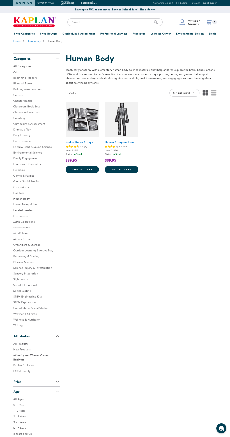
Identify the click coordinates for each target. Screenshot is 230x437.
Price (17, 381)
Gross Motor (21, 187)
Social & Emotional (25, 285)
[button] (189, 22)
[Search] (156, 22)
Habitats (18, 193)
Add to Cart (85, 169)
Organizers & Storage (26, 245)
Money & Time (22, 239)
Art (15, 72)
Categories (22, 58)
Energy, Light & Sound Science (32, 147)
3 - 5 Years (19, 422)
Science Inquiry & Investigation (32, 268)
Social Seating (22, 291)
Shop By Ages (49, 33)
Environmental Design (190, 33)
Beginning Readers (25, 78)
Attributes (21, 336)
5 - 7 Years (19, 428)
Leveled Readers (23, 210)
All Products (21, 344)
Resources (138, 33)
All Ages (18, 399)
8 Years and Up (22, 434)
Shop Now (146, 9)
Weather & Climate (25, 314)
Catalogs (195, 3)
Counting (19, 118)
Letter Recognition (25, 204)
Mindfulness (21, 233)
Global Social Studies (26, 181)
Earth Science (22, 141)
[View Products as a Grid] (205, 93)
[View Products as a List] (214, 93)
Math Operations (24, 222)
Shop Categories (24, 33)
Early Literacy (21, 135)
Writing (18, 325)
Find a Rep (182, 3)
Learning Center (161, 33)
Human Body (21, 199)
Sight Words (21, 279)
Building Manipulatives (27, 89)
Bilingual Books (23, 83)
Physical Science (23, 262)
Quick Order (210, 3)
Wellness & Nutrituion (26, 319)
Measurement (21, 227)
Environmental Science (27, 152)
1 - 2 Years (19, 411)
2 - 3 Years (19, 416)
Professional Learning (113, 33)
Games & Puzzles (23, 175)
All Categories (22, 66)
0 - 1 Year (18, 405)
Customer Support (163, 3)
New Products (22, 349)
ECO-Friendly (21, 371)
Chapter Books (22, 101)
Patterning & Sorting (26, 256)
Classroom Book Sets (26, 106)
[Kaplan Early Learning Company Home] (34, 22)
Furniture (19, 170)
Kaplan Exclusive (23, 365)
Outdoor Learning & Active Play (33, 250)
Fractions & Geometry (27, 164)
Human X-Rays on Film (119, 142)
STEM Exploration (24, 302)
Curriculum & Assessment (79, 33)
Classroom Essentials (26, 112)
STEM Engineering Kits (27, 296)
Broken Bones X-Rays (79, 142)
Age (16, 391)
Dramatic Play (22, 129)
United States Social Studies (31, 308)
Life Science (20, 216)
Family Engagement (25, 158)
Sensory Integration (25, 273)
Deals (212, 33)
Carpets (18, 95)
